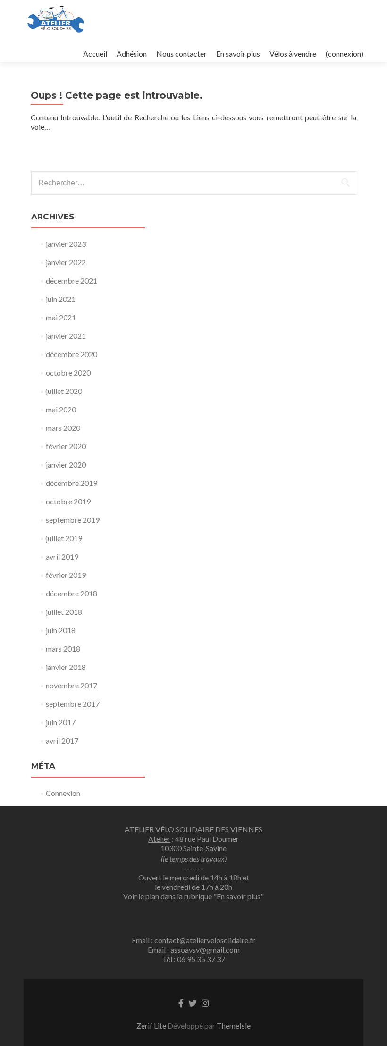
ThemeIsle (234, 1025)
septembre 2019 (73, 519)
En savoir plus (238, 53)
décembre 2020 (71, 354)
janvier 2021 (66, 335)
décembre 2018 (71, 593)
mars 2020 (63, 427)
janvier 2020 (66, 464)
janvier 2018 (66, 666)
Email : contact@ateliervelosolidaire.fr (193, 940)
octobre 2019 (68, 501)
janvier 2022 (66, 262)
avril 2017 (62, 740)
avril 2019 (62, 556)
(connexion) (344, 53)
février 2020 (66, 446)
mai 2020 (61, 409)
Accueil (95, 53)
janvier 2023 (66, 243)
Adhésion (132, 53)
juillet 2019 (64, 538)
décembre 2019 (71, 482)
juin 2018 (61, 630)
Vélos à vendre (292, 53)
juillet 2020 (64, 390)
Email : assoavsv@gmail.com (194, 949)
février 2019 (66, 574)
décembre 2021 (71, 280)
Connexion (63, 792)
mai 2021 (61, 317)
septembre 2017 (73, 703)
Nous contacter (181, 53)
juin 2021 (61, 298)
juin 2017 (61, 722)
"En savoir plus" (238, 896)
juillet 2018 (64, 611)
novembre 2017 (71, 685)
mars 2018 (63, 648)
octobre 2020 (68, 372)
